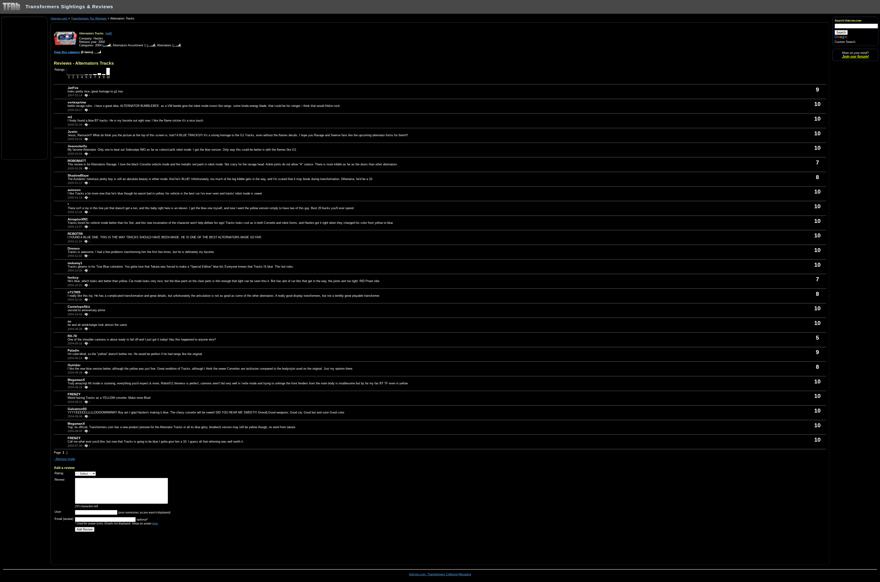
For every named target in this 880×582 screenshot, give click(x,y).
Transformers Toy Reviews (89, 18)
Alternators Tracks (91, 33)
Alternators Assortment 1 (129, 45)
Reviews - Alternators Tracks (84, 63)
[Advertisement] (24, 88)
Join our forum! (855, 56)
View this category (67, 52)
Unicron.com (59, 18)
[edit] (108, 33)
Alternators (164, 45)
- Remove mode (64, 459)
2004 (98, 45)
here (155, 523)
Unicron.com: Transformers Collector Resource (440, 574)
